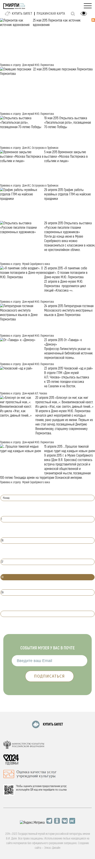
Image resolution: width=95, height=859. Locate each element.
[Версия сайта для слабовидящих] (83, 13)
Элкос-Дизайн (52, 848)
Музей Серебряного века (36, 264)
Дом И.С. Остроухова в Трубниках (40, 148)
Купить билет (22, 14)
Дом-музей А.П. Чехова (34, 393)
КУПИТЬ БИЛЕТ (53, 724)
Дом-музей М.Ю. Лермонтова (38, 65)
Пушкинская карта (51, 14)
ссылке (63, 789)
